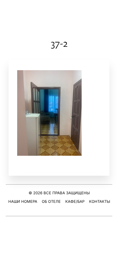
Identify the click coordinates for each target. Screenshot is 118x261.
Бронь (110, 11)
